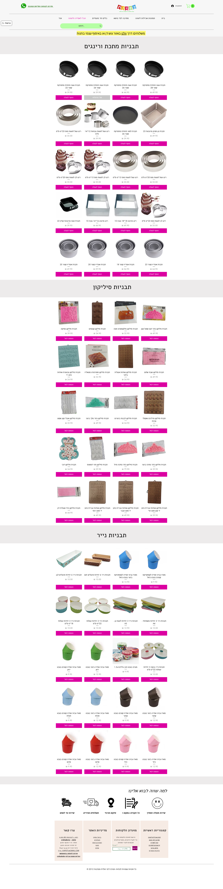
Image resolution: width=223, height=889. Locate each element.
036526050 (65, 840)
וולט (124, 33)
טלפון (73, 840)
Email (115, 845)
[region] (69, 841)
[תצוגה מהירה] (154, 69)
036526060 (61, 856)
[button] (190, 6)
